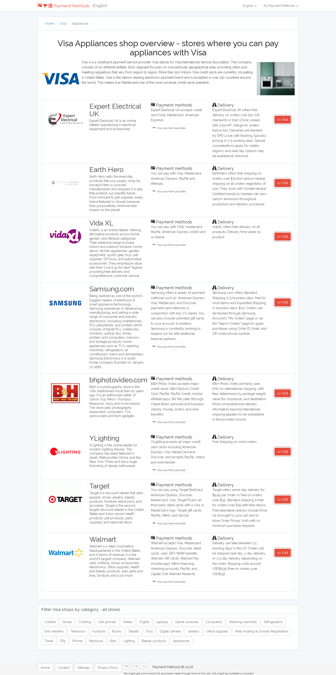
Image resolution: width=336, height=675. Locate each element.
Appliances (181, 641)
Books (116, 631)
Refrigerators (273, 622)
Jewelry (193, 631)
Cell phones (107, 622)
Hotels (128, 622)
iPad (113, 641)
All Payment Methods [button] (280, 6)
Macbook (96, 641)
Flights (144, 622)
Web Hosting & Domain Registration (261, 631)
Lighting (129, 641)
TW (135, 666)
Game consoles (187, 622)
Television (78, 631)
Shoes (67, 622)
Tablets (133, 631)
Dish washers (54, 631)
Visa (63, 23)
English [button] (248, 6)
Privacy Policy (108, 668)
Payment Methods (71, 5)
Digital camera (170, 631)
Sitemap (84, 668)
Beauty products (154, 641)
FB (126, 666)
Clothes (50, 622)
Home (49, 23)
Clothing (85, 622)
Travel (48, 641)
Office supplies (217, 631)
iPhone (77, 641)
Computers (213, 622)
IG (144, 666)
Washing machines (243, 622)
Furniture (98, 631)
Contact (63, 668)
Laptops (162, 622)
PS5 (62, 641)
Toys (149, 631)
